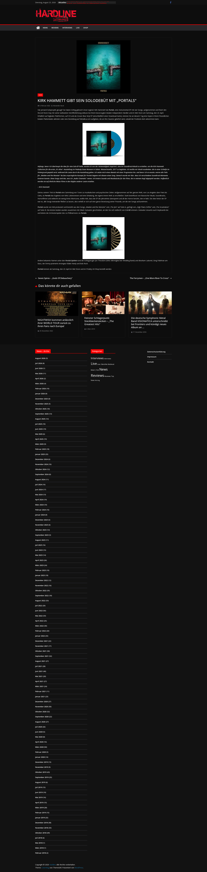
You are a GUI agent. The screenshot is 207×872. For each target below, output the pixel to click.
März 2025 (39, 444)
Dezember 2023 (41, 520)
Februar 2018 (40, 853)
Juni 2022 (39, 610)
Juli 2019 (38, 787)
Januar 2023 (40, 575)
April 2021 (39, 681)
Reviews (55, 28)
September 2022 (42, 595)
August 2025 (40, 419)
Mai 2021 (39, 676)
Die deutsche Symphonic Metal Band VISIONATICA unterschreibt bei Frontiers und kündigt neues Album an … (149, 322)
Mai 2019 (39, 797)
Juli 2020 (38, 727)
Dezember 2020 (41, 701)
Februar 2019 (40, 812)
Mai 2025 (39, 434)
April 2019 (39, 802)
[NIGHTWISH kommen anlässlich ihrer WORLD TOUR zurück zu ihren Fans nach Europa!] (56, 293)
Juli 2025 (38, 424)
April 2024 (39, 499)
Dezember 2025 (41, 399)
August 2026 (40, 358)
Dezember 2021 (41, 641)
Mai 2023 (39, 555)
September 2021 (42, 656)
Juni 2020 (39, 732)
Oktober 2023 (40, 530)
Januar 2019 (40, 817)
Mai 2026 (39, 373)
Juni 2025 (39, 429)
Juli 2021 (38, 666)
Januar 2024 (40, 515)
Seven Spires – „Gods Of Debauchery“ (55, 278)
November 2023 (41, 525)
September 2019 (42, 777)
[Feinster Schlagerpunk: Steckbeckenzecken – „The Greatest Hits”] (103, 293)
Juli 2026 (38, 363)
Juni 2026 (39, 368)
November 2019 (41, 767)
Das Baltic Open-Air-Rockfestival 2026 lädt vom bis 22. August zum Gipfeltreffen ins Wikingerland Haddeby (88, 3)
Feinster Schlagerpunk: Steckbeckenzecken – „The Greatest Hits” (99, 321)
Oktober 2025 (40, 409)
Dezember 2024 (41, 459)
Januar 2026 (40, 393)
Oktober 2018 (40, 833)
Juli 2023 (38, 545)
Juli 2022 (38, 605)
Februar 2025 (40, 449)
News (45, 28)
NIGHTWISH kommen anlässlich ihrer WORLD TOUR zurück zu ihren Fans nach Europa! (55, 323)
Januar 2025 (40, 454)
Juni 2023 (39, 550)
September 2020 (42, 716)
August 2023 (40, 540)
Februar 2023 (40, 570)
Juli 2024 (38, 484)
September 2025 (42, 414)
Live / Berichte (102, 364)
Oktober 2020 (40, 711)
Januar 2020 (40, 757)
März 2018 (39, 848)
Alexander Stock (58, 106)
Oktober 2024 (40, 469)
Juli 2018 (38, 838)
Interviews (67, 28)
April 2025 (39, 439)
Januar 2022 (40, 636)
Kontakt (150, 362)
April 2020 (39, 742)
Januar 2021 (40, 696)
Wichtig (97, 380)
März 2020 (39, 747)
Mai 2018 (39, 843)
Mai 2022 (39, 616)
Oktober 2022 (40, 590)
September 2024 (42, 474)
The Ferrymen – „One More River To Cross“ (149, 278)
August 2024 (40, 479)
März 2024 (39, 505)
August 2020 (40, 722)
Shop (85, 28)
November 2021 (41, 646)
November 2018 (41, 828)
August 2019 (40, 782)
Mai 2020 (39, 737)
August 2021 (40, 661)
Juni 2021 (39, 671)
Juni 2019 (39, 792)
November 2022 (41, 585)
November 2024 (41, 464)
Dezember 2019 (41, 762)
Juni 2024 (39, 489)
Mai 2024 (39, 494)
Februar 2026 (40, 388)
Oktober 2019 (40, 772)
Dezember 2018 (41, 823)
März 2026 (39, 383)
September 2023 (42, 535)
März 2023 (39, 565)
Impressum (151, 357)
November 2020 (41, 706)
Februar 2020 (40, 752)
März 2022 (39, 626)
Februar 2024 (40, 510)
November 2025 (41, 404)
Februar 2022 (40, 631)
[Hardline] (38, 28)
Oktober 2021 (40, 651)
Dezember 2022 (41, 580)
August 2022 (40, 600)
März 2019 (39, 807)
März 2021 (39, 686)
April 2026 (39, 378)
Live (78, 28)
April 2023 (39, 560)
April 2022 (39, 621)
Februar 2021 (40, 691)
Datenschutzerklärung (156, 352)
